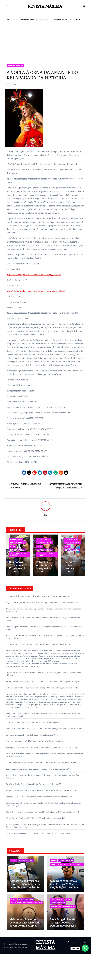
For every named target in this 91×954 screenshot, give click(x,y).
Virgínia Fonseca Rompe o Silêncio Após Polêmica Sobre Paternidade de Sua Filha (41, 790)
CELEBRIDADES (16, 539)
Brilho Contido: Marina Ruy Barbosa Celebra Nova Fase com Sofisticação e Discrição (42, 681)
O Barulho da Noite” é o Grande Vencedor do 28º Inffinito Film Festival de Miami (41, 762)
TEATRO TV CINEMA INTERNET (18, 554)
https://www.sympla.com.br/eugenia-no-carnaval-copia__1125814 (36, 290)
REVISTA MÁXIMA (45, 6)
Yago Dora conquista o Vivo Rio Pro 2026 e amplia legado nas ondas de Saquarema (42, 602)
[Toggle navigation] (7, 6)
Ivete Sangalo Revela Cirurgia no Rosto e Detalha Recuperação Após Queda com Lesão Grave (64, 925)
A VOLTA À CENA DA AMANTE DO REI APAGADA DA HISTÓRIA (42, 75)
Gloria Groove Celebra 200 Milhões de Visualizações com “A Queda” (35, 818)
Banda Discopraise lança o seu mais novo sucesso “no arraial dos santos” (37, 769)
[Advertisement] (46, 38)
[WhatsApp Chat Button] (85, 948)
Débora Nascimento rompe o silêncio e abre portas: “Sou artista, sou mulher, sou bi (42, 687)
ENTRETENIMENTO (15, 65)
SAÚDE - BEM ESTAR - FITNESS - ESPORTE (66, 864)
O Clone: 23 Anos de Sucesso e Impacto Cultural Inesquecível (32, 722)
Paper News (9, 947)
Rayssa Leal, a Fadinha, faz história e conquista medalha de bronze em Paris (39, 796)
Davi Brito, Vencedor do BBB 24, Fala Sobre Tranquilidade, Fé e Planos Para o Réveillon (44, 728)
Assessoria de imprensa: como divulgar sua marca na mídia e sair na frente (38, 596)
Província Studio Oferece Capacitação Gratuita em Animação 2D (33, 784)
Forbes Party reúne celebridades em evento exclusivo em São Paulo (35, 741)
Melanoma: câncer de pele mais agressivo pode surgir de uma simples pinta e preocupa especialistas (25, 925)
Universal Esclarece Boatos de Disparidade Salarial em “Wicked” (33, 735)
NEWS (12, 546)
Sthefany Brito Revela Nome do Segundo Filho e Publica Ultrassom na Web (38, 833)
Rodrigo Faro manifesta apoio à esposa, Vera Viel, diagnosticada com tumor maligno (42, 747)
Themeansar (22, 947)
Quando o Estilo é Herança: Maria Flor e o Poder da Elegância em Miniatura (39, 644)
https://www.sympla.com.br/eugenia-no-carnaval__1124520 (34, 274)
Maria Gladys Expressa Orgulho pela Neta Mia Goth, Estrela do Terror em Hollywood (42, 811)
